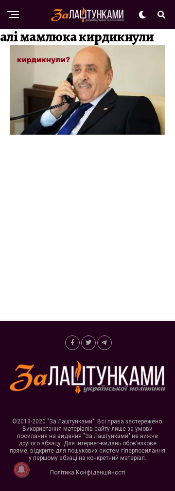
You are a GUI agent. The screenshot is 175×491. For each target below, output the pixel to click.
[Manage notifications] (21, 469)
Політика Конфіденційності (87, 472)
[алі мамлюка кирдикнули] (87, 132)
